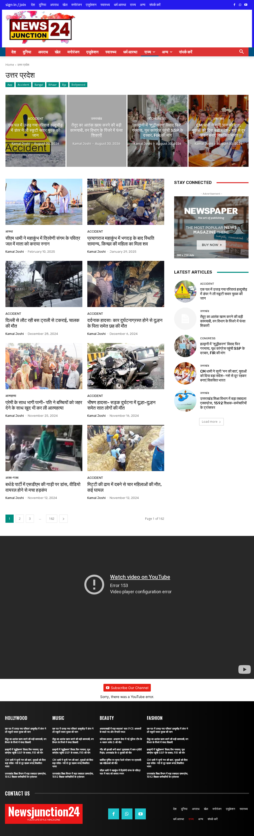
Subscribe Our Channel (129, 688)
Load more (210, 421)
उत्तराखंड (96, 118)
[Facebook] (234, 5)
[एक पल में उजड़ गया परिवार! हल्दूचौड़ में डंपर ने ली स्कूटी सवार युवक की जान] (35, 131)
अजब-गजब (11, 477)
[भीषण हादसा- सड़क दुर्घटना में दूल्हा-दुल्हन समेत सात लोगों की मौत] (125, 366)
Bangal (38, 84)
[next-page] (63, 519)
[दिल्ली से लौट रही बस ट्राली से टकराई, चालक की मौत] (43, 284)
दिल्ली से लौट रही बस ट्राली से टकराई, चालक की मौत (42, 323)
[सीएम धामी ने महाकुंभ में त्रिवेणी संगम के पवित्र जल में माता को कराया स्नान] (43, 202)
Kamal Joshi (14, 251)
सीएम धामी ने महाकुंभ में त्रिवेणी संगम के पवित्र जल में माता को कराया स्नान (42, 241)
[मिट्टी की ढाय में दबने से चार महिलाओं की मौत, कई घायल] (125, 448)
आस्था (9, 231)
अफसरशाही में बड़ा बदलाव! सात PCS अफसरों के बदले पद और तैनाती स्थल (120, 730)
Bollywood (78, 84)
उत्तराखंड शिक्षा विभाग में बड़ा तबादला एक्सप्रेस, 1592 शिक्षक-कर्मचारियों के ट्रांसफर (223, 403)
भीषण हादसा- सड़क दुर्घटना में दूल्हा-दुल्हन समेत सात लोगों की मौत (121, 405)
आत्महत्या (10, 395)
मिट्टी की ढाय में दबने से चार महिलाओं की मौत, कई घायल (124, 487)
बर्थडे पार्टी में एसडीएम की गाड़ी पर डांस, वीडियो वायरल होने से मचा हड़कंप (42, 487)
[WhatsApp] (240, 5)
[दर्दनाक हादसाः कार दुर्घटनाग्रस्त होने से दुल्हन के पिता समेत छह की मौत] (125, 284)
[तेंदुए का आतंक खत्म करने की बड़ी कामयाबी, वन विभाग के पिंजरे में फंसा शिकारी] (96, 131)
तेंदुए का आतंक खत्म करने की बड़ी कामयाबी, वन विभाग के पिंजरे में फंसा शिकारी (222, 321)
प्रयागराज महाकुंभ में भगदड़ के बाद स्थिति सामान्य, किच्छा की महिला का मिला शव (120, 241)
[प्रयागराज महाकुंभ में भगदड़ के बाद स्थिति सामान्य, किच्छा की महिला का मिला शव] (125, 202)
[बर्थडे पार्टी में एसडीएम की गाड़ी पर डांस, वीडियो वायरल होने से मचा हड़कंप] (43, 448)
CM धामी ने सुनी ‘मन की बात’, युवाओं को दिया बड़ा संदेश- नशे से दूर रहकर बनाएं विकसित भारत (223, 376)
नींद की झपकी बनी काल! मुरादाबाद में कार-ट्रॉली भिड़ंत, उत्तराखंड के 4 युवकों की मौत (121, 751)
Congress (157, 118)
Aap (9, 84)
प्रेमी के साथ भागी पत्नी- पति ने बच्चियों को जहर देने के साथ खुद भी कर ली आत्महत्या (43, 405)
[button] (241, 51)
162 (51, 519)
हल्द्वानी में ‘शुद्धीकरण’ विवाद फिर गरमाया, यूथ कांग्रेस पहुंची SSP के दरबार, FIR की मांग (222, 348)
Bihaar (52, 84)
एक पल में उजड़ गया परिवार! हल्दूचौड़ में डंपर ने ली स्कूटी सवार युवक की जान (223, 294)
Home (9, 65)
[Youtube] (246, 5)
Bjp (64, 84)
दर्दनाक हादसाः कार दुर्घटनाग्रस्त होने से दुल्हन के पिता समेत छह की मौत (124, 323)
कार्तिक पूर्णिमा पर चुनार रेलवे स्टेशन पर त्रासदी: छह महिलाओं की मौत (121, 761)
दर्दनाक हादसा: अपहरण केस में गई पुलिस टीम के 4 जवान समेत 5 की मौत (121, 740)
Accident (23, 84)
